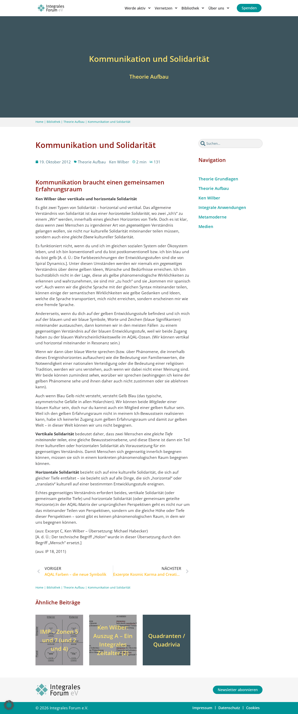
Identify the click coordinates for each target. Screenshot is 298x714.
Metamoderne (212, 217)
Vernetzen (163, 8)
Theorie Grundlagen (218, 179)
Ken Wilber (209, 198)
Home (39, 122)
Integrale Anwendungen (222, 207)
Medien (205, 226)
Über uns (216, 8)
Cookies (253, 707)
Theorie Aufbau (74, 122)
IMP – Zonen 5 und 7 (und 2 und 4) (59, 640)
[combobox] (230, 143)
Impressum (202, 707)
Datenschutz (229, 707)
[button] (9, 705)
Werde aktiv (135, 8)
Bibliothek (53, 122)
